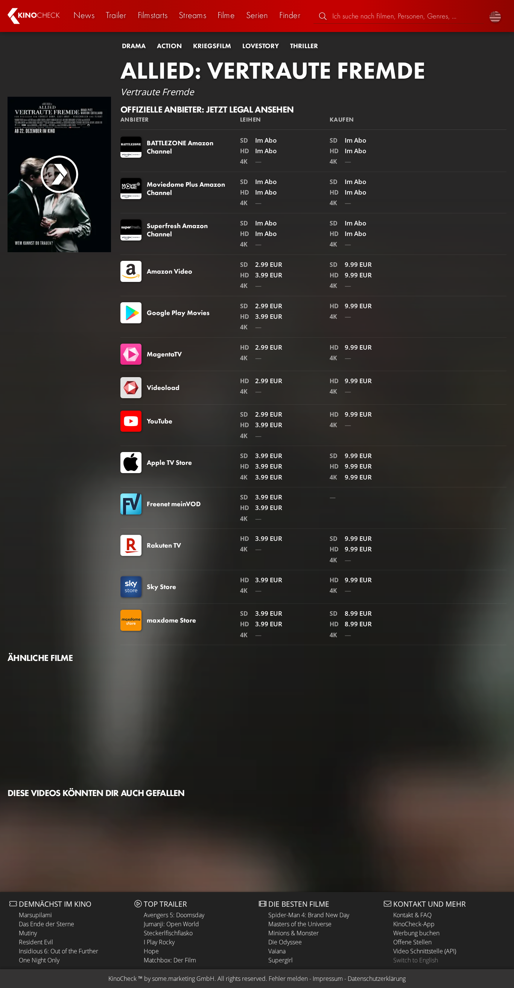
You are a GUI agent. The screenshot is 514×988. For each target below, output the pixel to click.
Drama (134, 45)
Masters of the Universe (300, 924)
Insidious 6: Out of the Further (58, 951)
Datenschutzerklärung (377, 978)
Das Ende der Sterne (46, 924)
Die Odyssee (285, 942)
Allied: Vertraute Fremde (272, 70)
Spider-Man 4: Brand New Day (308, 915)
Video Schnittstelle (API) (424, 951)
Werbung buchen (416, 933)
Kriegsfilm (212, 45)
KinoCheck (122, 978)
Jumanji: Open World (171, 924)
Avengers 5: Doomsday (174, 915)
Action (169, 45)
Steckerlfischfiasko (168, 933)
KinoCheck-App (414, 924)
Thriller (304, 45)
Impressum (328, 978)
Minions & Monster (293, 933)
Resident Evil (36, 942)
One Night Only (39, 960)
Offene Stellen (412, 942)
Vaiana (277, 951)
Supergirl (280, 960)
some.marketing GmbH (183, 978)
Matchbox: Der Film (170, 960)
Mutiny (28, 933)
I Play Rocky (159, 942)
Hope (151, 951)
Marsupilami (35, 915)
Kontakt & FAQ (412, 915)
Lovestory (260, 45)
